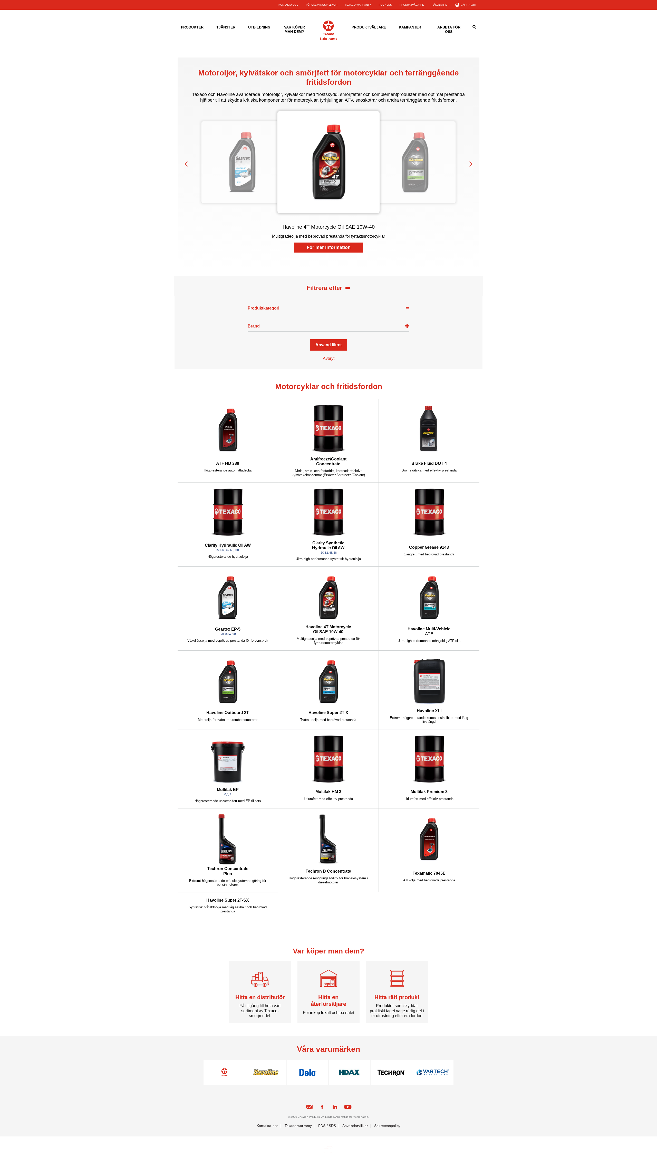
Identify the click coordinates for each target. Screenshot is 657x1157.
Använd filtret (328, 345)
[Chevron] (328, 39)
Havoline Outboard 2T (227, 712)
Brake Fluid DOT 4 (429, 463)
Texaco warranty (298, 1126)
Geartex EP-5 (227, 629)
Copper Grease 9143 (429, 547)
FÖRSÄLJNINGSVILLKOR (321, 4)
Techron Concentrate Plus (227, 871)
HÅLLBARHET (440, 4)
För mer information (329, 247)
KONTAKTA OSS (288, 4)
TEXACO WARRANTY (358, 4)
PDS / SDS (385, 4)
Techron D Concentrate (328, 871)
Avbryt (328, 358)
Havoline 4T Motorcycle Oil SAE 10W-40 (328, 629)
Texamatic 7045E (429, 873)
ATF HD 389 (227, 463)
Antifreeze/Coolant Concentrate (328, 461)
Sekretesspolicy (387, 1126)
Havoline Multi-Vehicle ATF (429, 631)
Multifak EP (228, 789)
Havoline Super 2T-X (328, 712)
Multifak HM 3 (328, 791)
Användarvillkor (355, 1126)
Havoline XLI (429, 711)
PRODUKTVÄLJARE (412, 4)
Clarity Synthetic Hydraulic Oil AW (328, 545)
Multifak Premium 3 (429, 791)
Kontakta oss (267, 1126)
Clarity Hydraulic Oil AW (228, 545)
